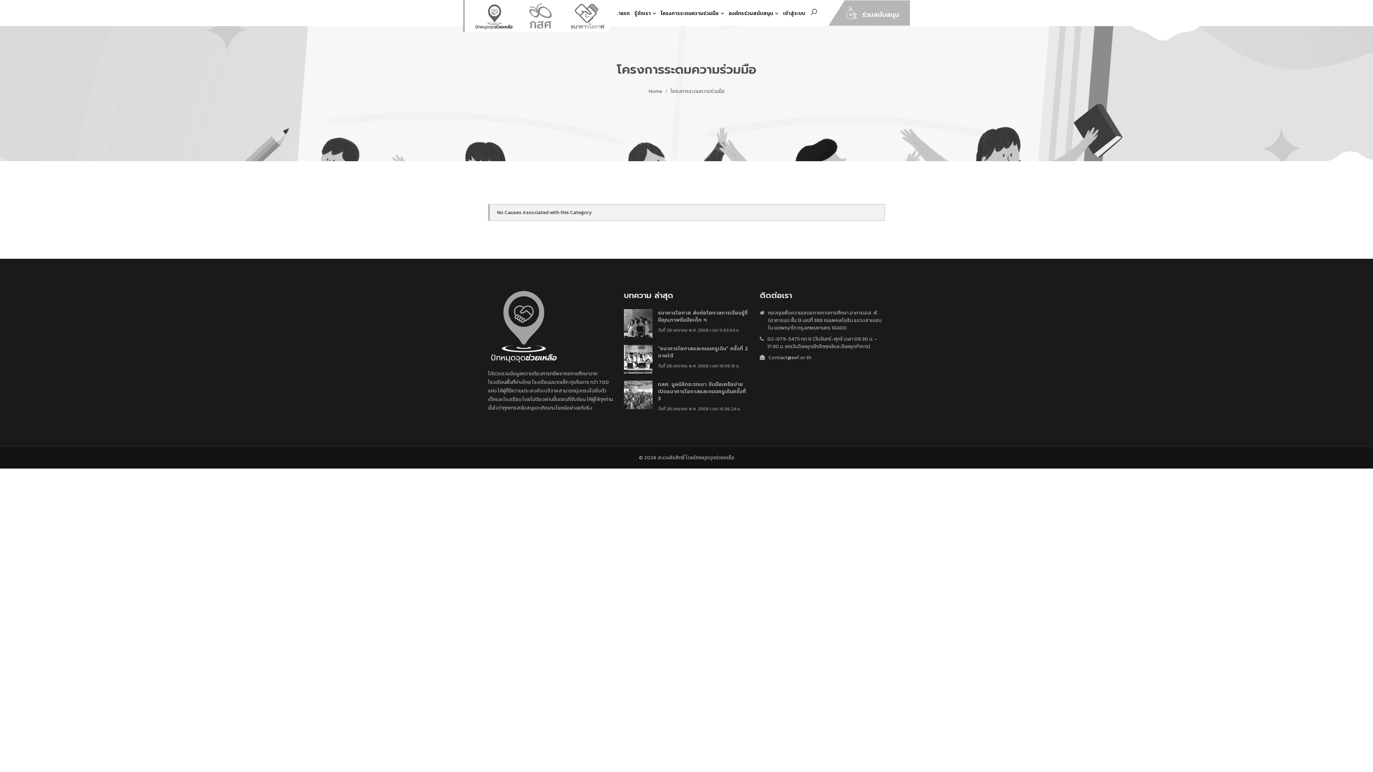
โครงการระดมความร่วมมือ (690, 13)
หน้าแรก (621, 13)
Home (655, 91)
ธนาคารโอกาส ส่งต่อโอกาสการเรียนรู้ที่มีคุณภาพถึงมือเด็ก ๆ (703, 316)
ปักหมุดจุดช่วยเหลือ (714, 457)
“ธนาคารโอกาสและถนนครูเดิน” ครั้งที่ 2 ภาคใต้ (703, 352)
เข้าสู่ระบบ (794, 13)
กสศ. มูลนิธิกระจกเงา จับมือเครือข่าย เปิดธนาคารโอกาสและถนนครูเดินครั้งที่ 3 (702, 391)
